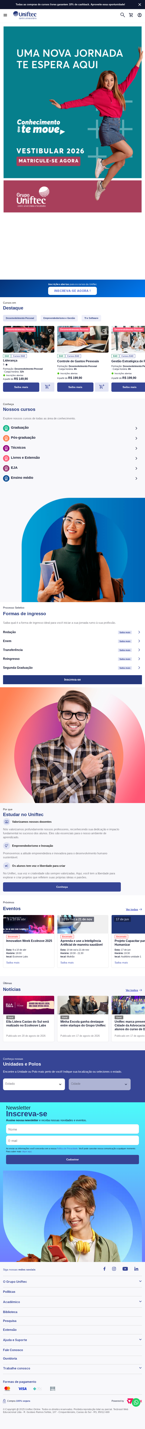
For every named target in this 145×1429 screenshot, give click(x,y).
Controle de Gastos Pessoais (78, 361)
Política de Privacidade (67, 1148)
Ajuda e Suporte (15, 1340)
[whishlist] (50, 331)
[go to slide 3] (75, 278)
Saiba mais (21, 387)
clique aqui (26, 1151)
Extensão (10, 1329)
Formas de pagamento (19, 1382)
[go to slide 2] (70, 278)
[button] (29, 1084)
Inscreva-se (72, 679)
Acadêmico (11, 1302)
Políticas (9, 1291)
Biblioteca (10, 1312)
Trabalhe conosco (16, 1368)
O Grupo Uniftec (15, 1282)
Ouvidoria (10, 1358)
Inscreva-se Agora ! (72, 291)
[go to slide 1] (67, 278)
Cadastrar (72, 1159)
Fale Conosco (13, 1350)
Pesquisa (9, 1320)
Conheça (62, 886)
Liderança (10, 360)
